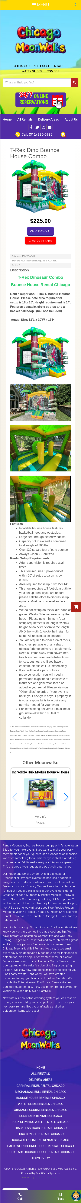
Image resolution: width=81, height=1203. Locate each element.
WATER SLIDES (32, 71)
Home (7, 119)
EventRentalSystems (48, 1173)
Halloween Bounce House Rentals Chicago (40, 1146)
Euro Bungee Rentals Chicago (41, 1134)
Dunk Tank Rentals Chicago (40, 1116)
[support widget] (76, 1196)
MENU (42, 4)
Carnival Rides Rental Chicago (41, 1086)
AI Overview (40, 1158)
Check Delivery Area (40, 240)
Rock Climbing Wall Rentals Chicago (41, 1122)
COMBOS (53, 71)
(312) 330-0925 (40, 134)
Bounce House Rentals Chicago (40, 1098)
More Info (40, 816)
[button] (66, 797)
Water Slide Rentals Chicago (40, 1104)
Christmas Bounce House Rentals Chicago (41, 1152)
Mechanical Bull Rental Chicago (40, 1092)
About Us (71, 119)
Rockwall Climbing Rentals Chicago (40, 1140)
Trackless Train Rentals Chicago (40, 1128)
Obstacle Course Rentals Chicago (40, 1110)
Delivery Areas (48, 119)
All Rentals (25, 119)
